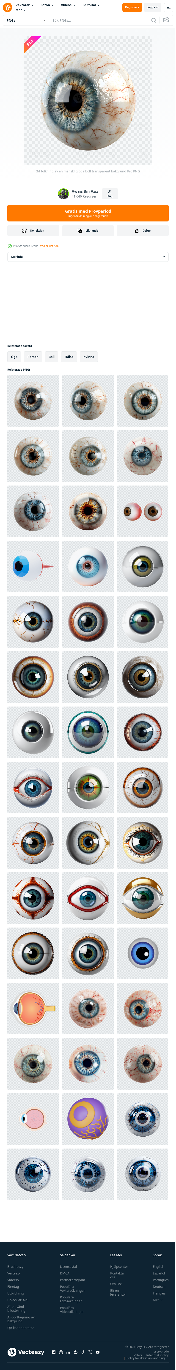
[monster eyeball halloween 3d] (88, 1119)
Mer (19, 10)
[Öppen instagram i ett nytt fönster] (61, 1352)
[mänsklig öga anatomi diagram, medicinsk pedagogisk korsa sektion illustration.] (33, 1119)
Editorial (89, 5)
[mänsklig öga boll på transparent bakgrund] (88, 1008)
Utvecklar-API (17, 1300)
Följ (110, 196)
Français (155, 1293)
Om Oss (114, 1284)
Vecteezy (14, 1273)
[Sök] (154, 20)
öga (14, 357)
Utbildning (15, 1293)
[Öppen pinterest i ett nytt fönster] (75, 1352)
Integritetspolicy (154, 1355)
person (33, 357)
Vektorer (23, 5)
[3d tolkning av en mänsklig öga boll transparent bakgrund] (33, 401)
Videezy (13, 1280)
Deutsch (155, 1286)
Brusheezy (15, 1266)
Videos (66, 5)
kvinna (88, 357)
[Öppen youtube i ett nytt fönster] (97, 1352)
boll (52, 357)
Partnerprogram (71, 1280)
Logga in (153, 7)
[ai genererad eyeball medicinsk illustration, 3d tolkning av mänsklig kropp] (142, 566)
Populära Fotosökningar (70, 1299)
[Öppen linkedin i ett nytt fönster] (68, 1352)
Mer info (17, 257)
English (155, 1266)
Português (157, 1280)
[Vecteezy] (7, 7)
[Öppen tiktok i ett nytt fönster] (83, 1352)
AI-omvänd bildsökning (16, 1308)
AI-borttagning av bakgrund (21, 1319)
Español (155, 1273)
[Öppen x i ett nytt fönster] (90, 1352)
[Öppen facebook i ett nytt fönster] (53, 1352)
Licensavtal (67, 1266)
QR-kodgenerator (20, 1328)
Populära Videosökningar (71, 1310)
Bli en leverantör (116, 1292)
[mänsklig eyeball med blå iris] (88, 566)
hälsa (69, 357)
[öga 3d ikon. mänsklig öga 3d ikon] (33, 566)
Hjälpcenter (117, 1266)
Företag (13, 1286)
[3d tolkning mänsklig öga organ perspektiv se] (142, 511)
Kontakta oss (114, 1275)
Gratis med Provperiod (88, 213)
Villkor (134, 1355)
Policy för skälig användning (142, 1358)
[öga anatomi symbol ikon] (33, 1008)
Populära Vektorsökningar (71, 1288)
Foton (45, 5)
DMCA (63, 1273)
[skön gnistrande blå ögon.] (142, 953)
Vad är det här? (49, 246)
